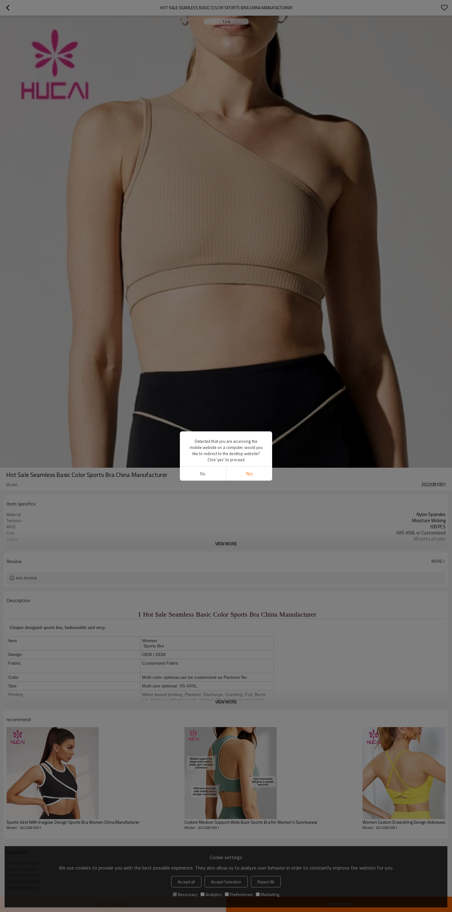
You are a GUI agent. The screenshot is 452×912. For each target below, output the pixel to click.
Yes (249, 473)
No (202, 473)
